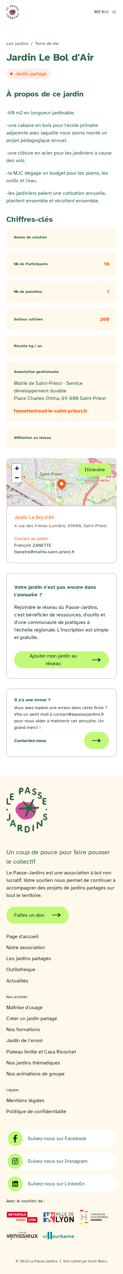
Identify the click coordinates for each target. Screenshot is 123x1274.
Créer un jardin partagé (31, 1019)
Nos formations (23, 1030)
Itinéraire (95, 470)
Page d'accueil (22, 937)
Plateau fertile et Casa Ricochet (41, 1052)
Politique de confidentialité (36, 1112)
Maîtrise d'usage (24, 1008)
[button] (61, 484)
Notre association (25, 948)
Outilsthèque (20, 970)
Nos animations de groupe (35, 1074)
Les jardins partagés (28, 959)
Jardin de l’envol (24, 1041)
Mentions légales (25, 1101)
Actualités (17, 981)
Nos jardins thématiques (33, 1063)
